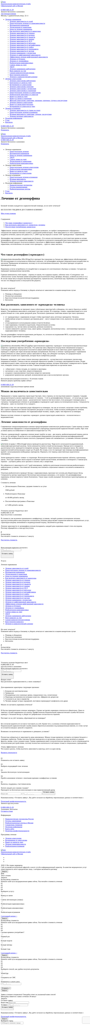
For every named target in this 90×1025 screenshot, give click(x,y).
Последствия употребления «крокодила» (20, 227)
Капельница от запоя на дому (21, 83)
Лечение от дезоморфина (19, 61)
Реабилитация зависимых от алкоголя (24, 94)
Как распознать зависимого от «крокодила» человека (25, 225)
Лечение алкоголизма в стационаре (23, 91)
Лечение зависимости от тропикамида (24, 49)
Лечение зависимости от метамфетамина (25, 45)
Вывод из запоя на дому (19, 96)
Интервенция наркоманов (19, 25)
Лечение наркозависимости (15, 844)
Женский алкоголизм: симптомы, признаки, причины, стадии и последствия (38, 100)
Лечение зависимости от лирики (22, 39)
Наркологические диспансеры (21, 185)
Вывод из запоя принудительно (21, 104)
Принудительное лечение (19, 151)
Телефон (4, 1005)
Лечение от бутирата (17, 59)
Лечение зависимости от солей (21, 21)
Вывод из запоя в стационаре (21, 98)
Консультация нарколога (19, 75)
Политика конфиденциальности (17, 831)
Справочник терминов (13, 825)
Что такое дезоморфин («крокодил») (18, 223)
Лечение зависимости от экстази (22, 51)
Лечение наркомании (13, 19)
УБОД (12, 67)
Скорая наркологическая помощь (22, 73)
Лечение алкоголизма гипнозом (21, 87)
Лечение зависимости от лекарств (22, 37)
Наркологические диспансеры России (19, 819)
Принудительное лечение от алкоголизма (25, 93)
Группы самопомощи (13, 821)
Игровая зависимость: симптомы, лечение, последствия (30, 114)
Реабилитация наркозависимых (21, 63)
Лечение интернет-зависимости (21, 116)
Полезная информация (13, 118)
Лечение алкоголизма (13, 79)
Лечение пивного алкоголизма (21, 102)
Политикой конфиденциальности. (13, 801)
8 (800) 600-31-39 (7, 10)
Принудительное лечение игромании (24, 112)
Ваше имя (4, 1002)
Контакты (9, 122)
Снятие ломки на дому (18, 65)
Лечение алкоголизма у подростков (23, 89)
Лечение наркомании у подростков (23, 53)
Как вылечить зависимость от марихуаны (25, 31)
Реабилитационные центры (20, 189)
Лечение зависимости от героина (22, 33)
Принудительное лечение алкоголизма (24, 167)
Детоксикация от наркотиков (20, 27)
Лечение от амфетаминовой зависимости (25, 55)
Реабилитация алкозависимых (21, 169)
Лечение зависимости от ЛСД (21, 41)
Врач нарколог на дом (18, 71)
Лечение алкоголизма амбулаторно (23, 81)
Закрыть (4, 871)
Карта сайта (9, 829)
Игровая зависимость (18, 179)
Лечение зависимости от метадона (22, 43)
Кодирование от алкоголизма (21, 85)
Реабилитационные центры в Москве (19, 823)
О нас (7, 120)
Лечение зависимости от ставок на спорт (25, 110)
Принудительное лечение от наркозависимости (27, 23)
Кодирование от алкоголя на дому (22, 106)
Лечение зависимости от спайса (22, 47)
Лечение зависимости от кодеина (22, 35)
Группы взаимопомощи (18, 187)
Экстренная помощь (8, 14)
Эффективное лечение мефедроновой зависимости (29, 57)
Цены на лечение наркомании (21, 29)
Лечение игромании (12, 108)
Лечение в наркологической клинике (23, 77)
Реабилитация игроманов (14, 846)
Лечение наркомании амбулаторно (22, 69)
